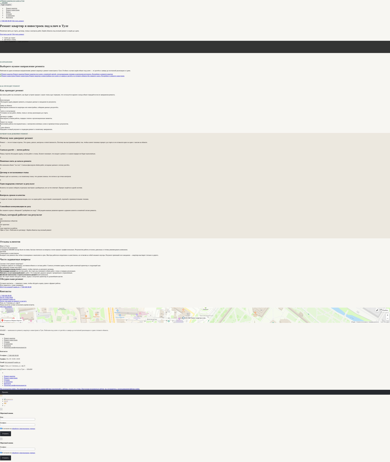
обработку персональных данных (23, 428)
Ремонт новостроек (13, 10)
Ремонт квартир (11, 8)
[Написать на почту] (5, 404)
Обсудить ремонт (18, 21)
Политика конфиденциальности (15, 347)
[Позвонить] (8, 399)
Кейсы (8, 12)
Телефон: (3, 423)
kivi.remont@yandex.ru (12, 287)
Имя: (1, 417)
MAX (2, 287)
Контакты (9, 17)
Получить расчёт (6, 34)
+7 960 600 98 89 (5, 21)
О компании (10, 15)
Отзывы (9, 14)
